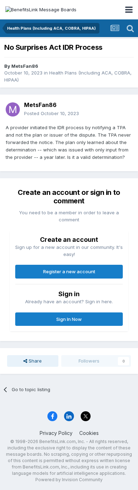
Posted (51, 113)
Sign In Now (69, 319)
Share (34, 361)
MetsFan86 (24, 66)
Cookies (89, 433)
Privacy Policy (56, 433)
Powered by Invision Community (69, 479)
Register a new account (69, 271)
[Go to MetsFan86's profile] (13, 109)
